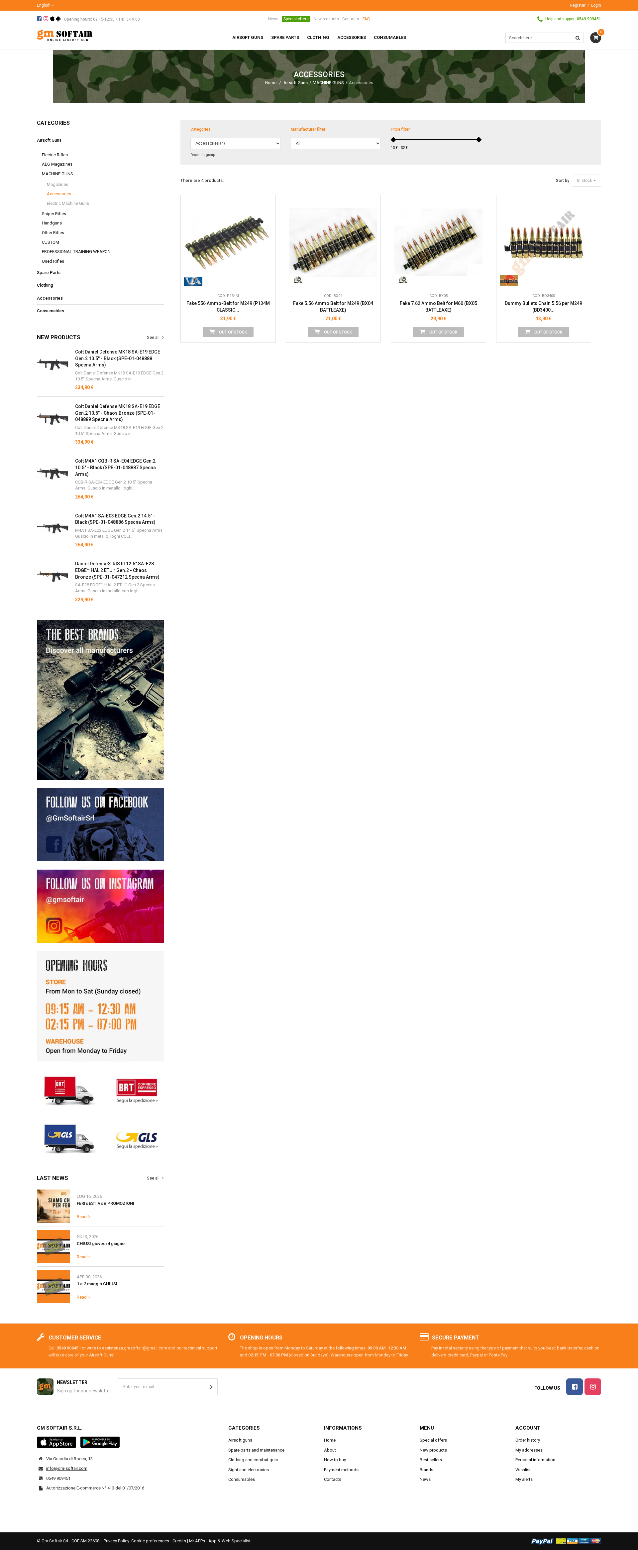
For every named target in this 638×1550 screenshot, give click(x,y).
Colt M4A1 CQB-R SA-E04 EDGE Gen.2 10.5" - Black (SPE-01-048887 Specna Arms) (115, 467)
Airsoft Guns (295, 82)
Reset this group (202, 155)
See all (153, 337)
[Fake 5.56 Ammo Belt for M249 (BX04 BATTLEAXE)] (333, 243)
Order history (527, 1440)
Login (596, 5)
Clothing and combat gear (253, 1459)
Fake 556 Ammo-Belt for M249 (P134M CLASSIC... (228, 307)
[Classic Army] (193, 279)
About (330, 1450)
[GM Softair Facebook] (100, 824)
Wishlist (523, 1469)
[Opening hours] (100, 1006)
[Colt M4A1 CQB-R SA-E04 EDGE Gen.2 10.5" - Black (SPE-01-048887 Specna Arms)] (52, 364)
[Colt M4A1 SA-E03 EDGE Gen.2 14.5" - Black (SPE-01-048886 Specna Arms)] (52, 474)
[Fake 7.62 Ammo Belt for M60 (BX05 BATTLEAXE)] (438, 243)
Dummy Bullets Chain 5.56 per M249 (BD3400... (543, 307)
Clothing (45, 285)
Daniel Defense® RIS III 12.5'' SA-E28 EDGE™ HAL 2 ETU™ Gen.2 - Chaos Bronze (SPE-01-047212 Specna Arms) (117, 570)
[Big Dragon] (509, 279)
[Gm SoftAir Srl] (65, 34)
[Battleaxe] (298, 279)
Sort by (562, 181)
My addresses (529, 1450)
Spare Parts (48, 272)
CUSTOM (50, 242)
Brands (426, 1469)
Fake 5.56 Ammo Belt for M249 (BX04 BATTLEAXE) (333, 307)
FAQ (366, 19)
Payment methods (341, 1469)
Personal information (535, 1459)
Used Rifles (53, 261)
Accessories (59, 193)
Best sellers (431, 1459)
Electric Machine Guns (68, 203)
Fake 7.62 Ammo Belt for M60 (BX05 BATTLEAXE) (438, 307)
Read (82, 1216)
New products (326, 19)
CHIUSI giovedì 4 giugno (101, 1243)
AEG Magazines (57, 164)
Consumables (50, 310)
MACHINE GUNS (328, 82)
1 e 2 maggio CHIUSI (97, 1283)
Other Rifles (53, 232)
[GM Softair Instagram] (100, 906)
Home (270, 82)
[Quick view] (265, 234)
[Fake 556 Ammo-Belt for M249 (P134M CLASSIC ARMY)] (228, 243)
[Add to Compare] (265, 279)
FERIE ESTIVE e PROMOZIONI (105, 1203)
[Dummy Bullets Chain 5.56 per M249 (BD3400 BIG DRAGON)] (544, 243)
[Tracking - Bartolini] (100, 1090)
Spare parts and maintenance (256, 1450)
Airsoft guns (240, 1440)
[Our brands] (100, 700)
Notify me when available (265, 249)
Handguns (52, 222)
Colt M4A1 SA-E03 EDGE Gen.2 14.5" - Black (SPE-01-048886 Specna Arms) (115, 519)
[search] (578, 38)
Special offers (296, 19)
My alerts (524, 1479)
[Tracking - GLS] (100, 1138)
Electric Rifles (55, 154)
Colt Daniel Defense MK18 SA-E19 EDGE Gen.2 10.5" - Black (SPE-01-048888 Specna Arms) (117, 358)
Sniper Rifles (54, 213)
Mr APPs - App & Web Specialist (220, 1540)
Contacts (350, 19)
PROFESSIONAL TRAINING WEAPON (76, 251)
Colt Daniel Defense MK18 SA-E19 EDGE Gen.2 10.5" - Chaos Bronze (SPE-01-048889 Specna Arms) (117, 413)
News (273, 19)
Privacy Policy (116, 1540)
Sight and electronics (248, 1469)
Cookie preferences (150, 1540)
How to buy (335, 1459)
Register (577, 5)
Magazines (57, 184)
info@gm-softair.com (66, 1468)
